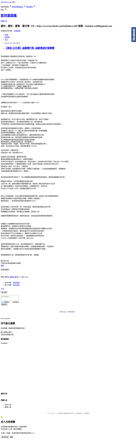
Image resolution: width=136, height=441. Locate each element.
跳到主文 (4, 21)
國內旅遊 (16, 282)
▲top (2, 288)
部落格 (7, 37)
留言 (16, 277)
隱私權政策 (79, 413)
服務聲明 (87, 413)
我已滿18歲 (5, 437)
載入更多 (4, 292)
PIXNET (53, 413)
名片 (6, 39)
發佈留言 (4, 304)
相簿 (6, 35)
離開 (11, 437)
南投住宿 (16, 285)
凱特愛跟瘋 (9, 15)
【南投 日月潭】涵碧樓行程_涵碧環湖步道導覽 (29, 48)
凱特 (2, 265)
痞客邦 (12, 277)
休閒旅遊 (17, 31)
